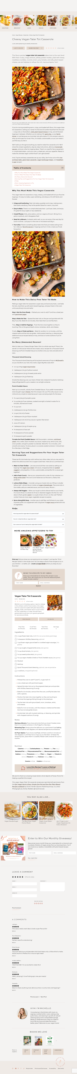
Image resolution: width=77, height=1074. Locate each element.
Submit (38, 586)
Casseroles (25, 35)
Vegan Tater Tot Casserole (23, 185)
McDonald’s (60, 360)
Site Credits (61, 1068)
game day (48, 134)
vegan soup (50, 502)
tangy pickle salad (20, 477)
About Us (26, 1050)
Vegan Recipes (19, 35)
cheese (27, 392)
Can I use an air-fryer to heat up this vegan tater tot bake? (27, 524)
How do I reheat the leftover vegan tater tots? (24, 519)
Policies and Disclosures (41, 1068)
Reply (14, 931)
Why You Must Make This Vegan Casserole (27, 173)
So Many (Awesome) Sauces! (24, 177)
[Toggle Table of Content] (61, 168)
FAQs (17, 181)
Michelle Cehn (34, 43)
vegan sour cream (28, 468)
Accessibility (52, 1068)
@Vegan (36, 769)
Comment (43, 881)
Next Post (44, 997)
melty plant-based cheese (39, 132)
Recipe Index (29, 1068)
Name (14, 881)
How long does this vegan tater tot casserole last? (26, 513)
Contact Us (36, 1050)
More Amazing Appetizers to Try (24, 183)
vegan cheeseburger (45, 485)
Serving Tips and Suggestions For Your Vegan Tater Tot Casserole (34, 179)
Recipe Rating (38, 901)
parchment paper (20, 314)
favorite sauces (28, 227)
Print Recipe (26, 619)
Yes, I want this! (32, 858)
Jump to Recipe (18, 48)
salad (29, 495)
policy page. (26, 124)
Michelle (14, 972)
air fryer (37, 733)
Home (13, 35)
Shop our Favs (46, 1051)
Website (14, 893)
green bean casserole (29, 160)
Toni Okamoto (16, 936)
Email (14, 887)
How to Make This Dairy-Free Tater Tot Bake (28, 175)
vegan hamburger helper (45, 160)
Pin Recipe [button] (51, 619)
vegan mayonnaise (29, 367)
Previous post (34, 997)
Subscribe (58, 1050)
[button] (46, 48)
